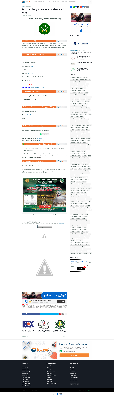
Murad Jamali (83, 192)
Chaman (85, 103)
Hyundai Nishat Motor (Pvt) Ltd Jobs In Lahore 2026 (80, 52)
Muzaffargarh (73, 196)
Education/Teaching (74, 118)
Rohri (77, 220)
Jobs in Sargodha (25, 381)
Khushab (87, 159)
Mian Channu (88, 188)
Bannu (72, 99)
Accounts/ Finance (74, 79)
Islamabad (38, 310)
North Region (87, 201)
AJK (87, 83)
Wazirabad (79, 253)
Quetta (86, 214)
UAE (84, 248)
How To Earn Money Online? (37, 87)
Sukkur (77, 235)
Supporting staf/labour (85, 235)
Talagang (72, 240)
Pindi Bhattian (73, 209)
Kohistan (84, 166)
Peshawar (88, 207)
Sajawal (72, 222)
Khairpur (80, 157)
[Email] (63, 314)
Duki (72, 116)
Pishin (85, 209)
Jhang (72, 146)
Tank (83, 242)
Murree (77, 194)
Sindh (72, 233)
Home (23, 6)
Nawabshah (89, 199)
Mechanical (73, 188)
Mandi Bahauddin (74, 183)
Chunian (72, 110)
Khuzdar (72, 162)
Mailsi (77, 179)
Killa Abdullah (85, 164)
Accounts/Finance (83, 79)
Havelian (72, 133)
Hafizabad (78, 129)
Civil (77, 110)
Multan (78, 192)
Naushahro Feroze (81, 199)
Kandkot (79, 153)
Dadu (85, 110)
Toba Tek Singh (74, 248)
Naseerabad (73, 199)
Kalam (77, 149)
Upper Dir (72, 251)
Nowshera (81, 203)
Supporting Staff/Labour (75, 238)
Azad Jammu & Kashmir (80, 88)
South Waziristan (83, 233)
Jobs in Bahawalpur (26, 383)
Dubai (89, 114)
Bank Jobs (84, 94)
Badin (79, 90)
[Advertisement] (44, 303)
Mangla (89, 183)
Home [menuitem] (35, 1)
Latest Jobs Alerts (74, 377)
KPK (75, 168)
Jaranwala (83, 144)
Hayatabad (78, 133)
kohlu (89, 166)
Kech (76, 157)
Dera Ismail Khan (74, 114)
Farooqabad (85, 120)
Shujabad (77, 231)
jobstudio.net (61, 223)
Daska (72, 112)
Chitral (87, 107)
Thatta (83, 246)
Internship (82, 140)
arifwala (76, 86)
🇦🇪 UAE (79, 390)
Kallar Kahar (86, 149)
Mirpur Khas (83, 190)
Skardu (76, 233)
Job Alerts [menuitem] (73, 1)
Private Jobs (78, 212)
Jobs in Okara (25, 379)
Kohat (79, 166)
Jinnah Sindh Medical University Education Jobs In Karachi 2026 (59, 332)
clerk (81, 110)
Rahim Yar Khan (74, 216)
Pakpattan (88, 205)
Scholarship (73, 227)
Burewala (87, 101)
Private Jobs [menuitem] (56, 1)
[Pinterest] (60, 314)
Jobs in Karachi (25, 367)
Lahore (89, 168)
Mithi (88, 190)
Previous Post (25, 336)
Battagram (83, 99)
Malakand (73, 181)
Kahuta (72, 149)
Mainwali (81, 179)
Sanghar (72, 225)
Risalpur (72, 220)
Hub (79, 136)
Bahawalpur (80, 92)
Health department (85, 133)
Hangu (83, 129)
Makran (86, 179)
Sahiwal (87, 220)
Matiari (88, 186)
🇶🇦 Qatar (84, 390)
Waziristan (85, 253)
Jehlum (88, 144)
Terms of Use (73, 373)
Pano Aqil (73, 207)
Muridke (72, 194)
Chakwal (80, 103)
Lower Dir (77, 175)
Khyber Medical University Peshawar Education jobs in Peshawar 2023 (83, 58)
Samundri (87, 222)
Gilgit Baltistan (78, 125)
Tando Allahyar (79, 240)
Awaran (72, 88)
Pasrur (78, 207)
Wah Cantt (73, 253)
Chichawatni (84, 105)
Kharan (77, 159)
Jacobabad (73, 142)
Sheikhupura (73, 229)
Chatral (78, 105)
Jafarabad (79, 142)
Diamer (81, 114)
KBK (72, 157)
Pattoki (82, 207)
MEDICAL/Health (80, 188)
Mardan (78, 186)
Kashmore (84, 155)
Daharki (89, 110)
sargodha (78, 225)
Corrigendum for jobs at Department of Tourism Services (82, 69)
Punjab (32, 66)
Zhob (90, 253)
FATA (72, 123)
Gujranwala (77, 127)
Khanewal (86, 157)
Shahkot (79, 227)
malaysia (84, 181)
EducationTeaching (84, 118)
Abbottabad (79, 77)
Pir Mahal (80, 209)
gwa (87, 127)
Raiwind (80, 216)
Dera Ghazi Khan (84, 112)
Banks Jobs (88, 97)
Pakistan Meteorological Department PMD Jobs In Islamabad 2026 (44, 332)
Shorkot (72, 231)
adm (72, 81)
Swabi (83, 238)
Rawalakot (78, 218)
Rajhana (72, 218)
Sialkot (83, 231)
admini (76, 81)
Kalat (81, 149)
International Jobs (74, 140)
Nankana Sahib (81, 196)
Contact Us (72, 369)
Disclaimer (72, 371)
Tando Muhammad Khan (75, 242)
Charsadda (73, 105)
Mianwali (72, 190)
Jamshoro (78, 144)
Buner (82, 101)
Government (30, 73)
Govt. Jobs (33, 310)
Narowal (87, 196)
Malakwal (78, 181)
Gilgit (72, 125)
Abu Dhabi (85, 77)
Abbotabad (73, 77)
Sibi (87, 231)
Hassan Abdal (80, 131)
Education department (79, 116)
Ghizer (82, 123)
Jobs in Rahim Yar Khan (27, 385)
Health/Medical (74, 136)
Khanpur (72, 159)
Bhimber (77, 101)
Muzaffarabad (83, 194)
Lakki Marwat (73, 170)
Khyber (77, 162)
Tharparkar (78, 246)
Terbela (72, 246)
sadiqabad (82, 220)
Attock (86, 86)
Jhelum (76, 146)
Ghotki (87, 123)
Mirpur (77, 190)
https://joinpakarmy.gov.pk (33, 114)
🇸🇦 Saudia (90, 390)
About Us (72, 367)
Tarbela (87, 242)
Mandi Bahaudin (83, 183)
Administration (28, 6)
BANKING (73, 97)
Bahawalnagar (73, 92)
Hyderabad (77, 138)
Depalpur (77, 112)
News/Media (80, 201)
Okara (72, 205)
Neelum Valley (73, 201)
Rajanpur (86, 216)
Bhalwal (72, 101)
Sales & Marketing (79, 222)
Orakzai (76, 205)
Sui (89, 233)
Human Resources (85, 136)
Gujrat (83, 127)
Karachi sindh (73, 155)
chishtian (77, 107)
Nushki (86, 203)
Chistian (82, 107)
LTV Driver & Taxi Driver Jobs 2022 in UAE (79, 177)
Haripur (87, 129)
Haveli (86, 131)
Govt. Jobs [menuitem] (48, 1)
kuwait (84, 168)
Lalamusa (80, 170)
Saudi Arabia (84, 225)
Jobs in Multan (25, 373)
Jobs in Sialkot (25, 375)
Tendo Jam (87, 244)
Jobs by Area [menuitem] (63, 1)
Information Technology (85, 138)
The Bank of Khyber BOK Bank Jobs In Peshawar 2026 (28, 332)
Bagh (84, 90)
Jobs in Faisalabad (26, 371)
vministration (83, 251)
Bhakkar (88, 99)
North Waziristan (74, 203)
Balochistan (77, 94)
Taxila (72, 244)
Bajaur (72, 94)
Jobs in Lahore (25, 365)
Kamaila (78, 151)
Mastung (83, 186)
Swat (87, 238)
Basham (77, 99)
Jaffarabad (85, 142)
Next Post (65, 336)
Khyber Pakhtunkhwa (85, 162)
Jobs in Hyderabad (26, 377)
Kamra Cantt (73, 153)
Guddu (72, 127)
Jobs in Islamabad (25, 369)
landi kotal (86, 170)
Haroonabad (73, 131)
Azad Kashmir (73, 90)
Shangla (84, 227)
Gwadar (72, 129)
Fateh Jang (77, 123)
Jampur (72, 144)
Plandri (89, 209)
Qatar (82, 214)
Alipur (72, 86)
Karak (79, 155)
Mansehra (73, 186)
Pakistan (82, 205)
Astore (81, 86)
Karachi (84, 153)
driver (85, 114)
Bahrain (86, 92)
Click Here (50, 225)
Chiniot (72, 107)
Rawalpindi (84, 218)
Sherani (79, 229)
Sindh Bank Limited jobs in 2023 (84, 62)
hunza (72, 138)
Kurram (80, 168)
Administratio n (82, 81)
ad (89, 79)
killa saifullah (73, 166)
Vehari (78, 251)
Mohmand (73, 192)
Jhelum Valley (82, 146)
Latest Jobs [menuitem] (41, 1)
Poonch (72, 212)
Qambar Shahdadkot (75, 214)
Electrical (72, 120)
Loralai (72, 175)
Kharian (82, 159)
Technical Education (79, 244)
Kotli (72, 168)
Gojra (84, 125)
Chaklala (75, 103)
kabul (88, 146)
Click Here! (39, 138)
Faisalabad (79, 120)
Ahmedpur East (81, 83)
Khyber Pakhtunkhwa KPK (76, 164)
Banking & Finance (80, 97)
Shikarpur (84, 229)
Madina (72, 179)
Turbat (80, 248)
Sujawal (72, 235)
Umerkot (88, 248)
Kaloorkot (73, 151)
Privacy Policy (73, 375)
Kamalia (83, 151)
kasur (89, 155)
